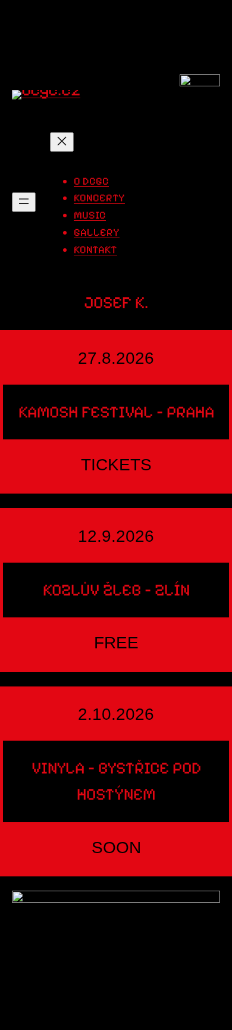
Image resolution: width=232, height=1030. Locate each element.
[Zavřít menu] (62, 142)
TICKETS (116, 464)
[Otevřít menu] (24, 202)
